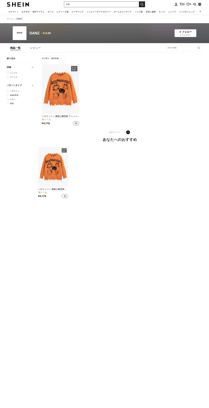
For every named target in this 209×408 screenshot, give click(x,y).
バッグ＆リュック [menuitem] (187, 11)
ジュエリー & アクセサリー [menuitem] (99, 11)
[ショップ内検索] (198, 47)
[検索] (142, 4)
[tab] (15, 48)
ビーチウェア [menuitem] (78, 11)
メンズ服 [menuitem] (139, 11)
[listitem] (60, 95)
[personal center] (176, 4)
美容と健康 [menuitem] (151, 11)
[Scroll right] (200, 12)
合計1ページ (114, 132)
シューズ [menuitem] (172, 11)
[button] (194, 4)
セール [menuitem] (51, 11)
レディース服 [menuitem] (63, 11)
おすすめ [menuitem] (26, 11)
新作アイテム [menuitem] (39, 11)
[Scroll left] (196, 12)
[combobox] (53, 58)
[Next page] (132, 132)
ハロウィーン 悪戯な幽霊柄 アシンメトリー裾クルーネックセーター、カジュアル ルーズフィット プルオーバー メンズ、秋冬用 (60, 116)
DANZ (35, 33)
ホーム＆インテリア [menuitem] (123, 11)
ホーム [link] (10, 18)
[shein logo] (18, 4)
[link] (182, 4)
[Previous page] (124, 132)
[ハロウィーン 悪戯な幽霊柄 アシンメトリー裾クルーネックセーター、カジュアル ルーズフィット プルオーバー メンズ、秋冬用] (60, 89)
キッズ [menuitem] (162, 11)
